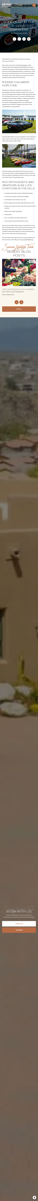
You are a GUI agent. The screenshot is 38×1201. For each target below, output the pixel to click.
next (21, 302)
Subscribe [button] (19, 930)
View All (19, 309)
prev (17, 302)
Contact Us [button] (19, 923)
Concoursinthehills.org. (26, 239)
